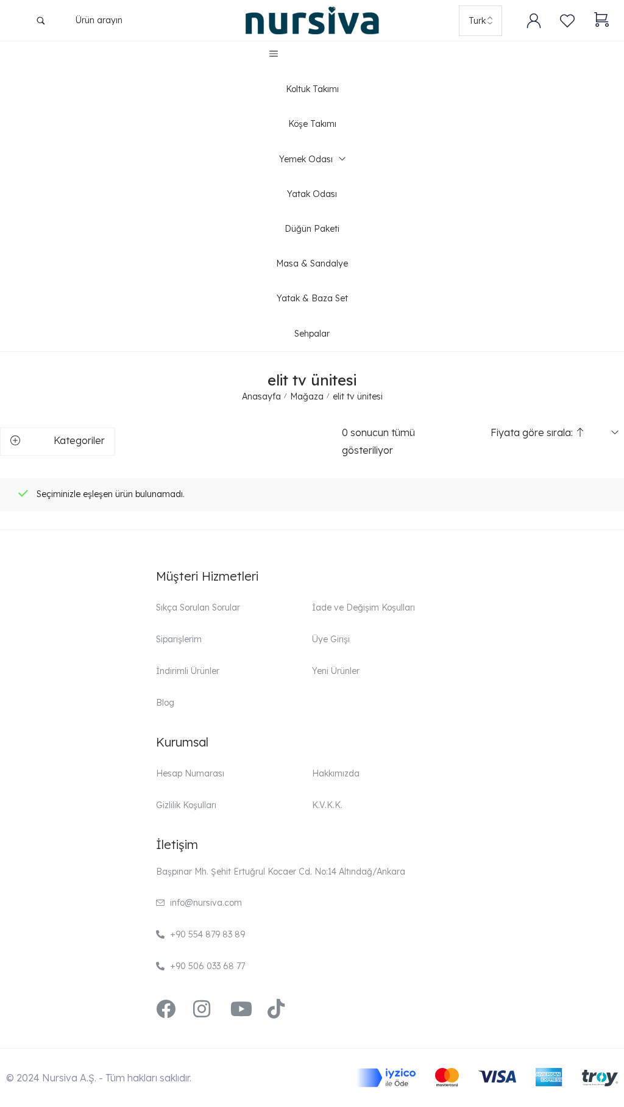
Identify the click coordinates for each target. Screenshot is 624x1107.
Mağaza (307, 396)
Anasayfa (261, 396)
